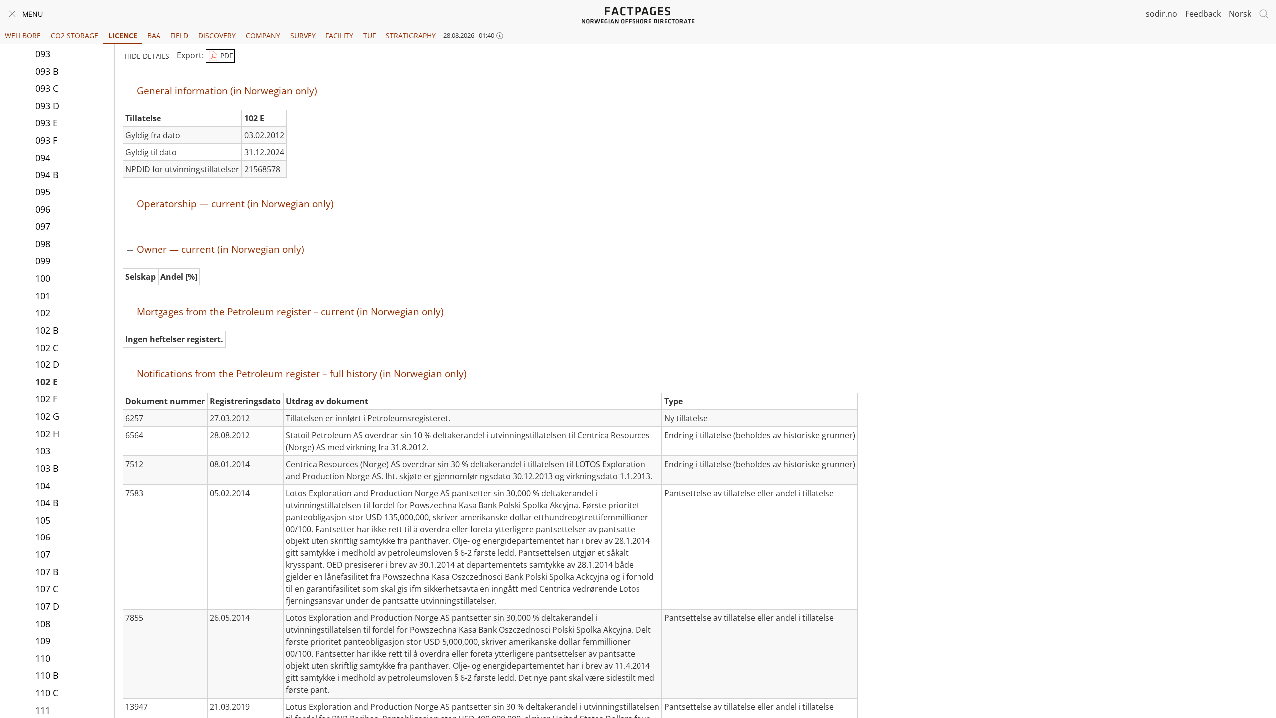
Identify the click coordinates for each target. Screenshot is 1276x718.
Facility (339, 35)
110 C (46, 693)
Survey (303, 35)
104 (42, 486)
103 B (47, 468)
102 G (47, 416)
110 (42, 658)
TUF (369, 35)
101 (42, 296)
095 (42, 192)
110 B (47, 675)
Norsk (1240, 13)
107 (42, 554)
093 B (47, 71)
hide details (147, 56)
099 (42, 261)
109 (42, 641)
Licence (122, 35)
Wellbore (23, 35)
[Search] (1263, 14)
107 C (46, 589)
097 (42, 226)
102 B (47, 330)
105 (42, 520)
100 (42, 278)
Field (179, 35)
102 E (46, 382)
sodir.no (1161, 13)
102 (42, 313)
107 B (47, 572)
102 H (47, 434)
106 (42, 537)
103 (42, 451)
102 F (46, 399)
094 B (47, 174)
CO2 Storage (74, 35)
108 (42, 624)
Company (263, 35)
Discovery (217, 35)
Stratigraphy (411, 35)
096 (42, 209)
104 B (47, 503)
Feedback (1203, 13)
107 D (47, 606)
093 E (46, 123)
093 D (47, 106)
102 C (46, 348)
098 (42, 244)
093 (42, 54)
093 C (46, 88)
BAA (153, 35)
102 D (47, 364)
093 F (46, 140)
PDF (225, 55)
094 (42, 158)
